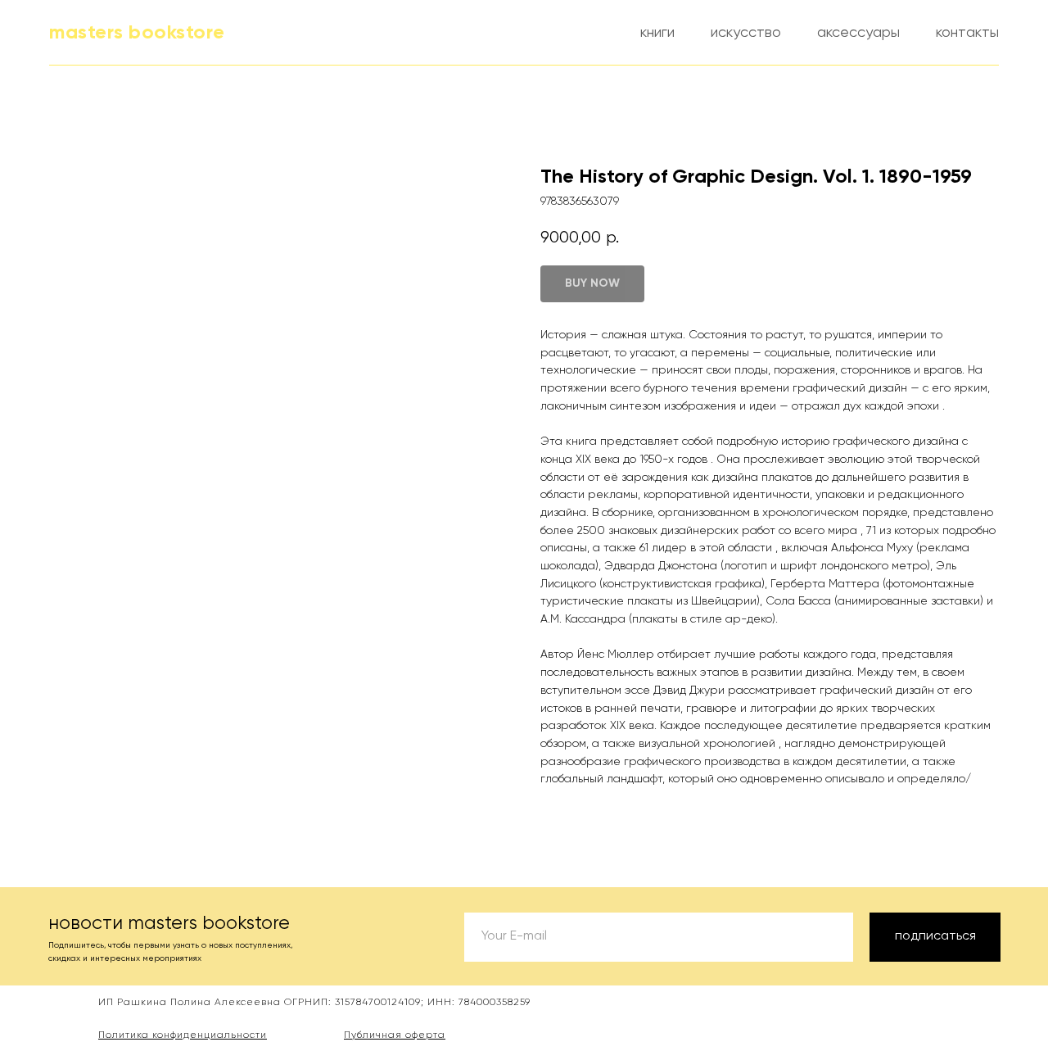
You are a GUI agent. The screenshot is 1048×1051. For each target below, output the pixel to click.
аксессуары (858, 32)
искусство (746, 32)
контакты (967, 32)
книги (657, 32)
